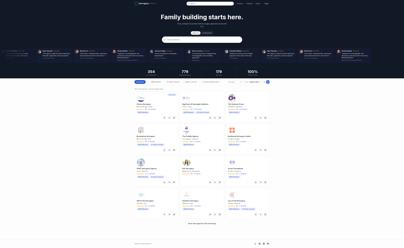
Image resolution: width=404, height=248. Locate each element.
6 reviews (197, 141)
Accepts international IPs (211, 82)
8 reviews (151, 141)
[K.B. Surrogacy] (202, 171)
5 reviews (242, 141)
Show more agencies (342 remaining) (202, 223)
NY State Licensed (173, 82)
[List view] (264, 82)
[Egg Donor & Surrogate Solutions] (202, 107)
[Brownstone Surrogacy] (156, 139)
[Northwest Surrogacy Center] (248, 139)
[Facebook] (259, 243)
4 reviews (151, 174)
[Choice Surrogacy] (156, 107)
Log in (266, 3)
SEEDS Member (156, 82)
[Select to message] (174, 118)
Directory (240, 3)
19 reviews (198, 109)
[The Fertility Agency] (202, 139)
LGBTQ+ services (191, 82)
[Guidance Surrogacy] (202, 203)
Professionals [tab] (207, 33)
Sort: (252, 82)
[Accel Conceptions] (248, 171)
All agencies (140, 82)
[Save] (164, 118)
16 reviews (243, 109)
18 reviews (152, 109)
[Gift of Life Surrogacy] (156, 203)
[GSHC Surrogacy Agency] (156, 171)
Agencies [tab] (196, 33)
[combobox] (211, 3)
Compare (249, 3)
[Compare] (169, 118)
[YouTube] (268, 243)
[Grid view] (267, 82)
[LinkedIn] (263, 243)
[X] (255, 243)
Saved (258, 3)
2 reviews (151, 206)
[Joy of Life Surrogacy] (248, 203)
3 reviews (242, 174)
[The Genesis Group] (248, 107)
